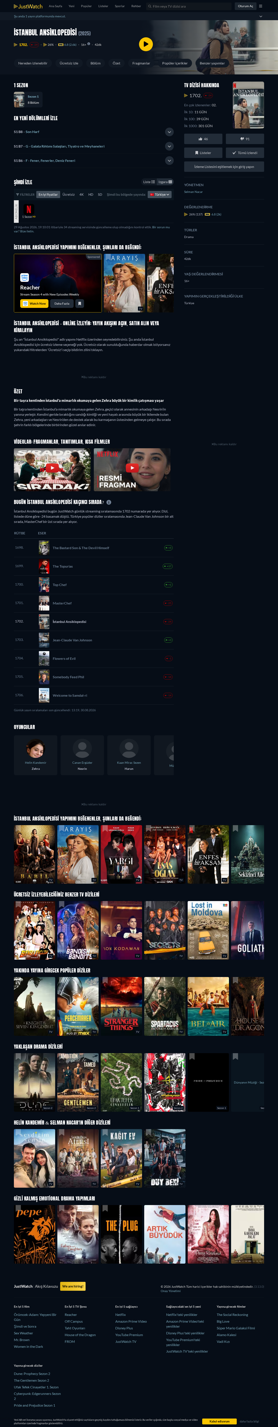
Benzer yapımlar (212, 63)
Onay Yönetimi (171, 1291)
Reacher (71, 1314)
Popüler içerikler (175, 63)
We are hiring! (72, 1286)
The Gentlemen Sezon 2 (31, 1380)
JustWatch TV (125, 1341)
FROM (70, 1341)
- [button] (26, 132)
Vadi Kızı (223, 1341)
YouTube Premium (129, 1335)
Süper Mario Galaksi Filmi (236, 1328)
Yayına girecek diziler (28, 1365)
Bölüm (96, 63)
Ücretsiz (69, 194)
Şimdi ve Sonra (25, 1326)
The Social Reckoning (232, 1314)
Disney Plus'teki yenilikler (185, 1333)
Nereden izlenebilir (33, 63)
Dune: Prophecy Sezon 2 (32, 1373)
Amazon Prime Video (131, 1321)
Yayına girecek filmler (231, 1306)
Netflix (120, 1314)
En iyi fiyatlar (48, 194)
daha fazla (62, 303)
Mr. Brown (22, 1340)
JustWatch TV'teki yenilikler (187, 1351)
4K (81, 194)
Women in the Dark (28, 1346)
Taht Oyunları (75, 1328)
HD (90, 194)
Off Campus (74, 1321)
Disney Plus (124, 1328)
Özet (116, 63)
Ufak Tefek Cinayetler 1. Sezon (36, 1387)
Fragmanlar (141, 63)
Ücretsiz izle (69, 63)
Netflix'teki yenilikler (181, 1314)
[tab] (94, 132)
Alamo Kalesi (226, 1335)
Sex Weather (23, 1333)
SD (100, 194)
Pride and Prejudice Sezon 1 (34, 1405)
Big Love (223, 1321)
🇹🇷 (158, 194)
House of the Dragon (80, 1335)
